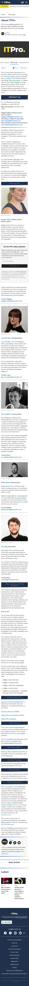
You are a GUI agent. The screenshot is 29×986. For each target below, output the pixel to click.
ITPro (8, 33)
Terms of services (20, 271)
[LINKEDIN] (15, 842)
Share (5, 68)
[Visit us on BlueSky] (20, 933)
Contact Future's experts (14, 940)
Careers (14, 967)
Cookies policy (14, 958)
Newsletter (24, 68)
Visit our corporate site (21, 917)
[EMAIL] (19, 842)
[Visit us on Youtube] (15, 933)
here (20, 766)
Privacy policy (14, 952)
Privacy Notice (22, 273)
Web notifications (14, 955)
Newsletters (14, 961)
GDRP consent (14, 964)
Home (3, 14)
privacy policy (11, 778)
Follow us (17, 68)
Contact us (14, 946)
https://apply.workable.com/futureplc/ (13, 731)
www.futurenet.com (7, 824)
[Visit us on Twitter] (10, 933)
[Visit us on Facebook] (5, 933)
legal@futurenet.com (13, 805)
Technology (11, 14)
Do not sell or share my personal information (14, 973)
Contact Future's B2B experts (14, 970)
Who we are (14, 62)
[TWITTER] (11, 842)
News (24, 34)
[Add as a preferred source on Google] (6, 922)
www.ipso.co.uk (6, 815)
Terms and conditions (14, 949)
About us (14, 943)
